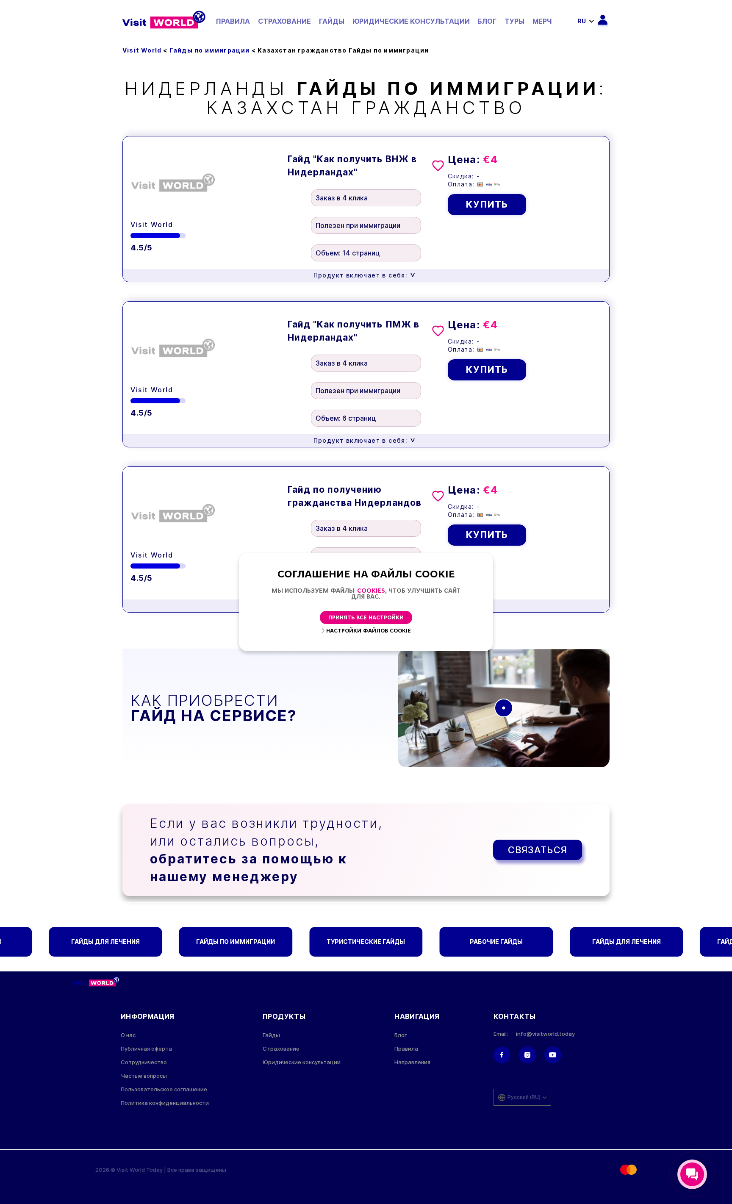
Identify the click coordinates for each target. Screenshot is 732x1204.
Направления (412, 1062)
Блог (486, 21)
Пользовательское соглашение (164, 1089)
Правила (233, 21)
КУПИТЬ (487, 204)
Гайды (331, 21)
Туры (514, 21)
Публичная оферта (146, 1048)
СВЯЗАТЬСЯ (537, 849)
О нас (128, 1035)
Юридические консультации (411, 21)
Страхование (284, 21)
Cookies (371, 591)
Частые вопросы (144, 1076)
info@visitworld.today (545, 1034)
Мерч (542, 21)
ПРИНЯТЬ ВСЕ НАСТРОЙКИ (366, 618)
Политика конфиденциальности (165, 1103)
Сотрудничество (144, 1062)
